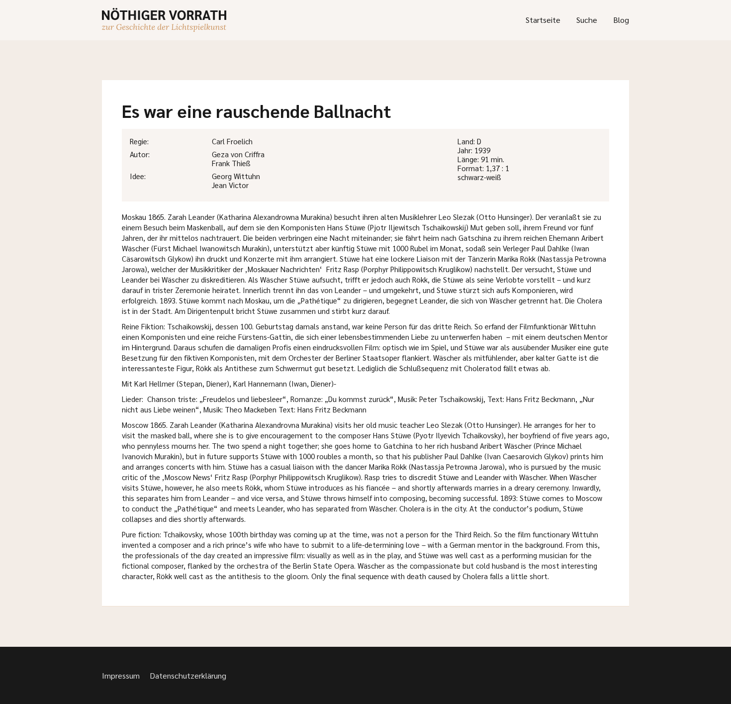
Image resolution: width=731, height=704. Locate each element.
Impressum (121, 675)
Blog (621, 19)
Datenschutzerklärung (188, 675)
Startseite (543, 19)
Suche (586, 19)
